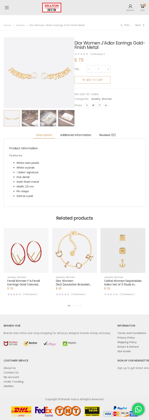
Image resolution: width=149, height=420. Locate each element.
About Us (10, 368)
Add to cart (94, 80)
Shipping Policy (127, 342)
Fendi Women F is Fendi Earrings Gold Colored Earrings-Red (23, 284)
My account (11, 377)
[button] (26, 269)
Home (7, 25)
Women (107, 99)
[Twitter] (93, 105)
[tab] (44, 135)
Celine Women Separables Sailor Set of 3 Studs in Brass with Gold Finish (122, 284)
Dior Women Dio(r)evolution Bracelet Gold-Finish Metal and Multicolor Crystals (73, 286)
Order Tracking (13, 381)
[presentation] (77, 118)
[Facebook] (87, 105)
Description (44, 135)
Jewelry (20, 25)
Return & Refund (128, 347)
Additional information (75, 135)
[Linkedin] (106, 105)
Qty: (77, 69)
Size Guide (124, 351)
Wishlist (8, 386)
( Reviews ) (97, 54)
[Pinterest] (99, 105)
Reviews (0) (107, 135)
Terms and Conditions (131, 333)
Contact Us (11, 372)
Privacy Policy (126, 337)
